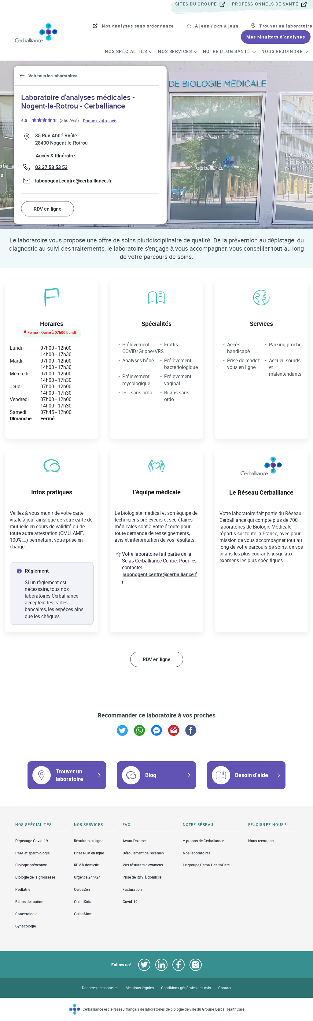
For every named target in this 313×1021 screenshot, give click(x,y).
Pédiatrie (22, 889)
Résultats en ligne (88, 840)
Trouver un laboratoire (69, 775)
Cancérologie (26, 914)
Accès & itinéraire (55, 155)
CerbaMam (83, 914)
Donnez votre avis (100, 120)
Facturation (132, 889)
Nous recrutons (261, 840)
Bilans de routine (29, 901)
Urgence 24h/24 (87, 877)
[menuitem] (203, 4)
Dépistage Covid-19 (31, 840)
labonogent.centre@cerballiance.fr (73, 180)
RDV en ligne (47, 208)
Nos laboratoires (196, 853)
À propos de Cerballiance (203, 840)
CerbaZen (82, 889)
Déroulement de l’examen (143, 853)
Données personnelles (100, 988)
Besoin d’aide (251, 775)
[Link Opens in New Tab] (122, 730)
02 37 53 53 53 (51, 167)
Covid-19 (130, 901)
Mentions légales (140, 988)
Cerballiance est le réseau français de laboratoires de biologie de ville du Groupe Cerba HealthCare (163, 1009)
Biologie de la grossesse (35, 877)
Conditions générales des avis (186, 988)
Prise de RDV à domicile (142, 877)
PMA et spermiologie (32, 853)
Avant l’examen (135, 840)
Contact (224, 988)
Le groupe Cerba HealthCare (206, 865)
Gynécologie (25, 926)
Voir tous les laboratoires (52, 76)
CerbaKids (82, 901)
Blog (150, 775)
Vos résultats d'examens (143, 865)
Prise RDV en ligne (89, 853)
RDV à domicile (86, 865)
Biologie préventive (31, 865)
